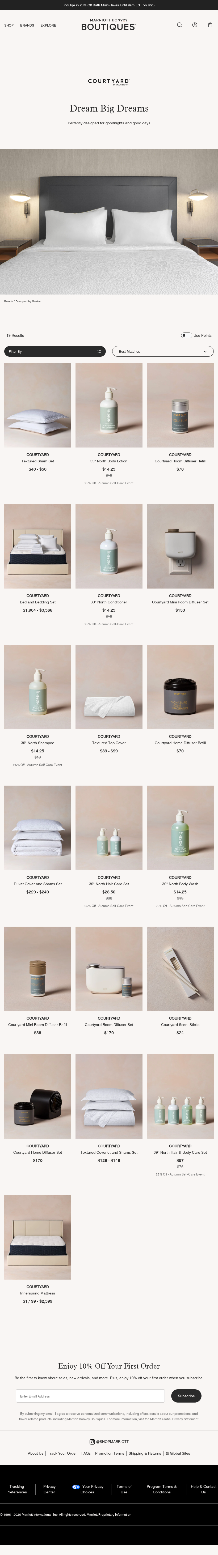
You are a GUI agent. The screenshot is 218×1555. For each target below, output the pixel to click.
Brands (8, 301)
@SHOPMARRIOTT (112, 1441)
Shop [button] (9, 25)
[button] (210, 25)
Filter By (15, 351)
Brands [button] (27, 25)
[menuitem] (12, 25)
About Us (35, 1453)
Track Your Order (62, 1453)
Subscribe (186, 1396)
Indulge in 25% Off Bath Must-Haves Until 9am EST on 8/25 (109, 5)
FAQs (86, 1453)
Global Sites (179, 1453)
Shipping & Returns (145, 1453)
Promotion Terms (109, 1453)
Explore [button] (48, 25)
